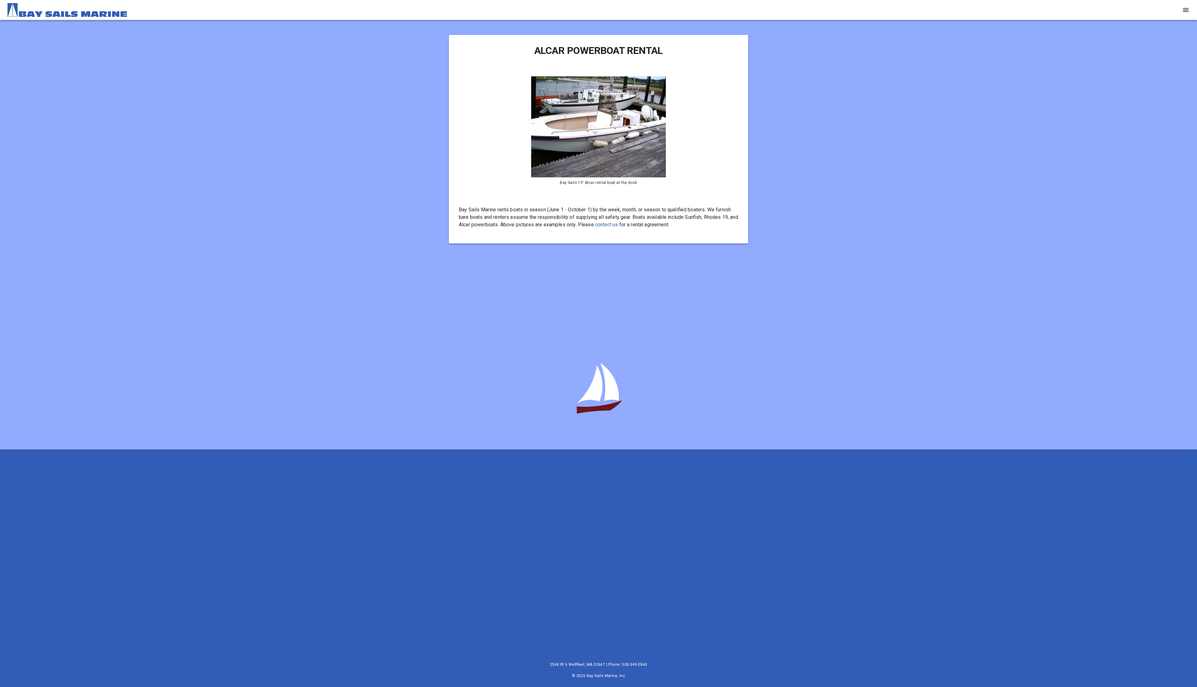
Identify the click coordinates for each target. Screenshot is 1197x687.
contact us (606, 225)
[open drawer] (1185, 9)
